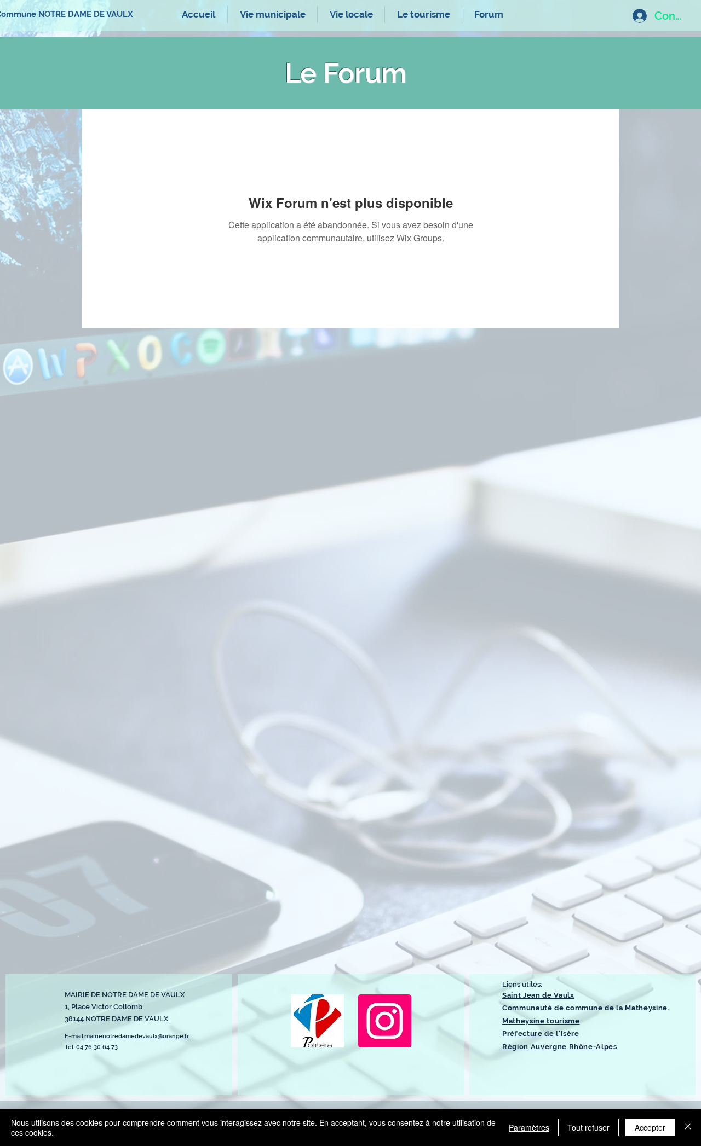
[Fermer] (687, 1127)
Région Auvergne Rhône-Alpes (559, 1047)
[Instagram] (384, 1020)
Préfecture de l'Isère (540, 1033)
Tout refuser (588, 1127)
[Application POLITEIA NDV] (317, 1020)
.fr (186, 1036)
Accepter (650, 1127)
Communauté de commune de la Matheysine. (585, 1008)
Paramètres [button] (529, 1127)
